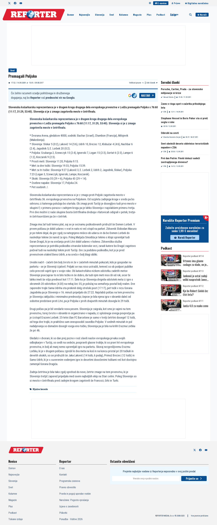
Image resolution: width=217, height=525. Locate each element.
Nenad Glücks (168, 97)
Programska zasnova (69, 480)
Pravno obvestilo (67, 487)
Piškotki (63, 512)
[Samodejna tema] (150, 3)
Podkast (160, 14)
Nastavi (145, 95)
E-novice (162, 3)
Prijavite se (192, 478)
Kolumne (123, 14)
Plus (149, 14)
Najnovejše (84, 14)
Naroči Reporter (186, 237)
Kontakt (63, 474)
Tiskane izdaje (174, 15)
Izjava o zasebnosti (68, 506)
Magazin (137, 14)
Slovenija (99, 14)
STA (164, 112)
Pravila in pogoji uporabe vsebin (75, 493)
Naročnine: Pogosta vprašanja (74, 500)
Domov (70, 14)
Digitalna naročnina (198, 3)
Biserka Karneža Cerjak (172, 137)
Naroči (203, 14)
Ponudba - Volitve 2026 (71, 519)
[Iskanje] (190, 14)
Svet (111, 14)
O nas (62, 468)
